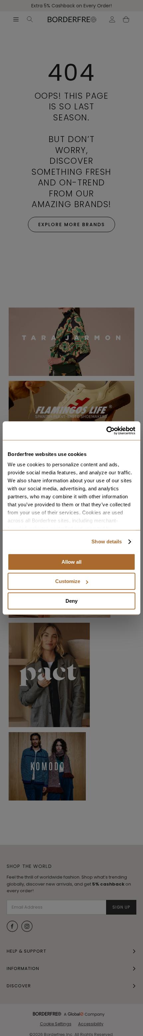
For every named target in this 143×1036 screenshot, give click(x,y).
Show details (106, 541)
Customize (67, 581)
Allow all (71, 562)
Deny (71, 601)
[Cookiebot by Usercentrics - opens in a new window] (106, 430)
